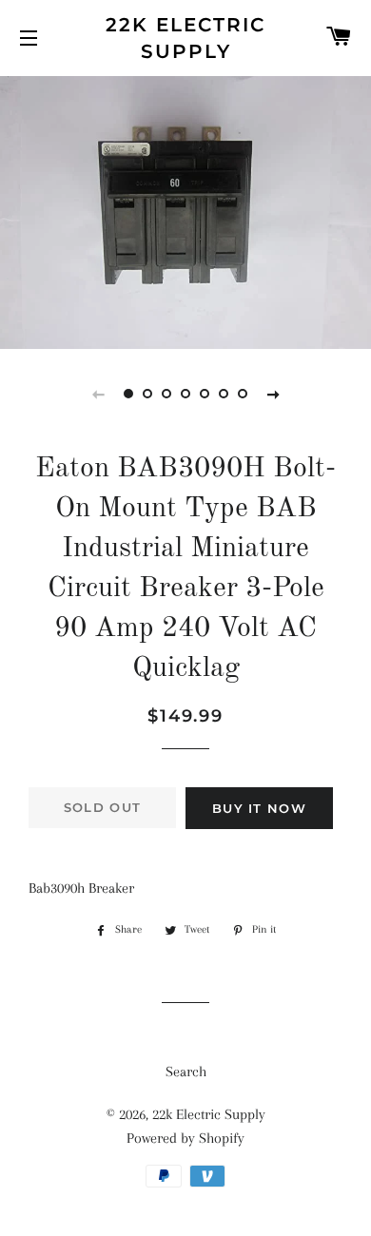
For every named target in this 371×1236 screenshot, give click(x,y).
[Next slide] (273, 394)
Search (186, 1071)
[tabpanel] (185, 210)
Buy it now (259, 808)
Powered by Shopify (185, 1138)
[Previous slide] (98, 394)
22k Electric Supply (185, 38)
